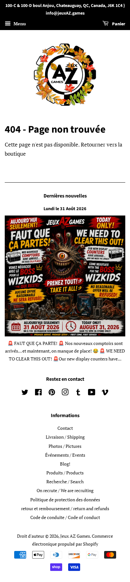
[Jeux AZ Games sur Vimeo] (105, 393)
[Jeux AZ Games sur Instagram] (65, 393)
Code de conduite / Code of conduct (65, 517)
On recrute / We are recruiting (65, 490)
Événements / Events (65, 455)
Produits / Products (65, 473)
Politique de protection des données (65, 500)
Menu (19, 24)
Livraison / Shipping (65, 437)
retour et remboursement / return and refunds (65, 508)
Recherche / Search (65, 482)
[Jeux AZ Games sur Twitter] (24, 393)
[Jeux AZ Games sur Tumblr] (78, 393)
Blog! (65, 464)
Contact (65, 428)
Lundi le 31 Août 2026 (65, 208)
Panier (118, 24)
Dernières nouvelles (65, 195)
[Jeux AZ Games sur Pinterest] (51, 393)
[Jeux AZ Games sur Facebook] (38, 393)
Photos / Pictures (65, 446)
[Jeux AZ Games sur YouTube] (91, 393)
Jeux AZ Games (75, 536)
